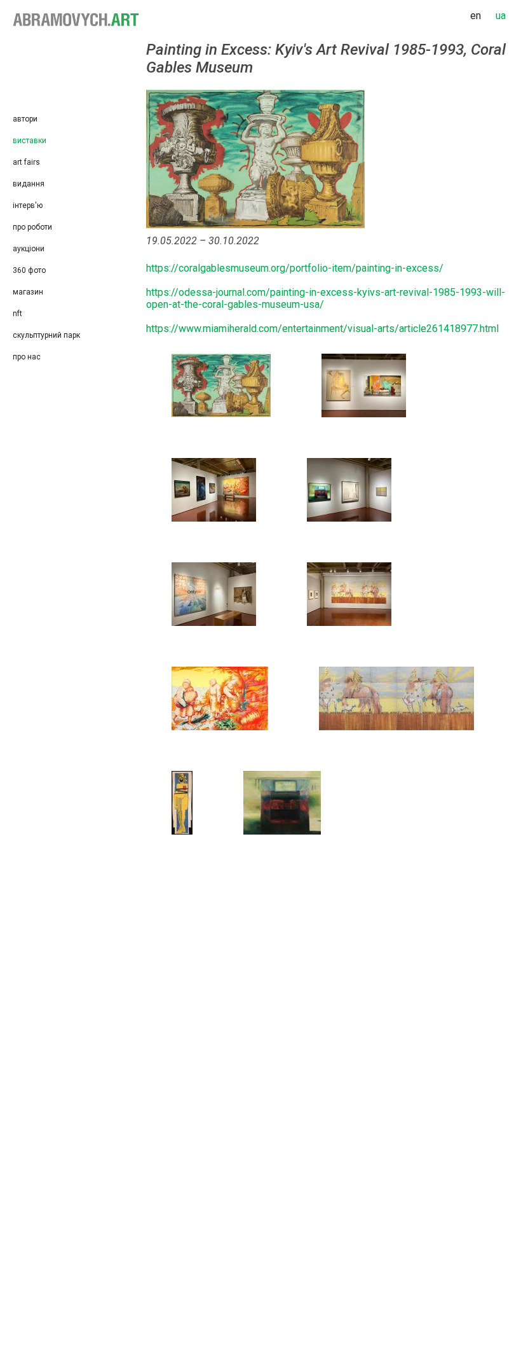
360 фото (29, 270)
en (475, 16)
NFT (17, 313)
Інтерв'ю (28, 205)
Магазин (28, 292)
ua (501, 16)
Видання (28, 183)
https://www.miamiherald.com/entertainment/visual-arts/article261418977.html (322, 329)
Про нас (27, 356)
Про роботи (32, 227)
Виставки (29, 140)
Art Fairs (26, 162)
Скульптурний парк (46, 335)
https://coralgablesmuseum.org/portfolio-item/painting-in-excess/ (294, 268)
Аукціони (28, 248)
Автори (25, 118)
